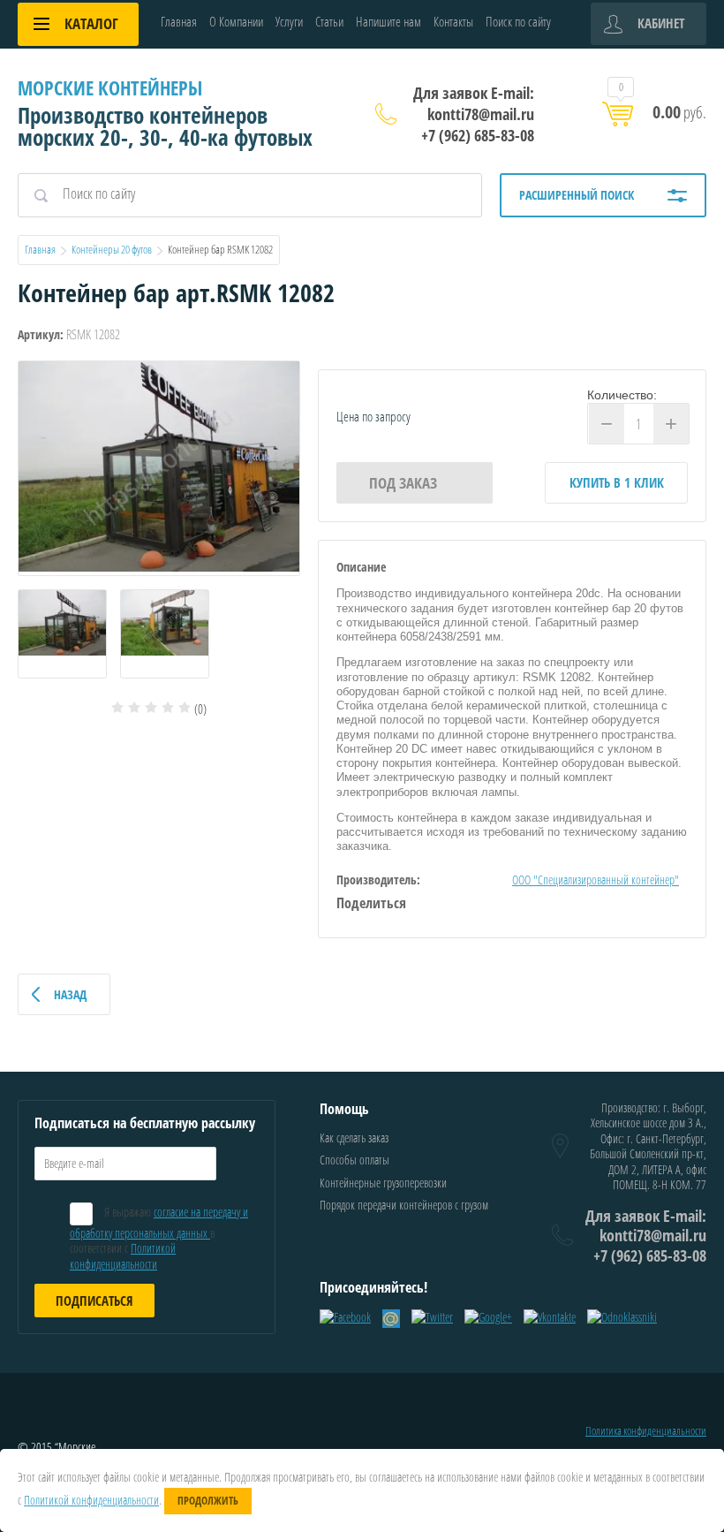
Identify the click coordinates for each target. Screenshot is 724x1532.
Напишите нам (388, 21)
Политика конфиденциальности (645, 1430)
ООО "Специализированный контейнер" (595, 879)
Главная (179, 21)
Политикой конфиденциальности (123, 1256)
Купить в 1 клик (616, 482)
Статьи (329, 21)
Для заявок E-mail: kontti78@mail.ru (473, 103)
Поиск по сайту (518, 21)
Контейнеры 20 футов (112, 249)
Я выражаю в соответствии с (159, 1237)
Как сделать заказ (354, 1137)
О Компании (236, 21)
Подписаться (94, 1300)
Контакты (453, 21)
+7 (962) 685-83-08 (477, 135)
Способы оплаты (354, 1159)
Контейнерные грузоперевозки (383, 1182)
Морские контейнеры (110, 87)
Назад (70, 994)
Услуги (289, 21)
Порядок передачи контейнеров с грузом (404, 1204)
